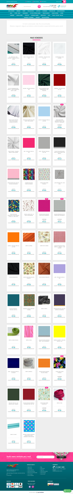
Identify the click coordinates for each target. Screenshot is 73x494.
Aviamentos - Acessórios (29, 17)
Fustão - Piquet (17, 13)
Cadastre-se (29, 1)
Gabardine (12, 15)
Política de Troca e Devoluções (32, 472)
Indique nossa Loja (31, 469)
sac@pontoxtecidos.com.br (57, 470)
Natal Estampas (11, 11)
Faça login (15, 1)
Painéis (24, 11)
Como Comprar (30, 474)
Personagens (25, 13)
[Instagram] (33, 487)
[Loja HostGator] (40, 492)
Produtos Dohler (46, 13)
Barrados (18, 11)
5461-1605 (53, 5)
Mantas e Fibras (19, 15)
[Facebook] (30, 487)
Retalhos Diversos (45, 17)
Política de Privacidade (44, 471)
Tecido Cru (27, 15)
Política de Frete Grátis (31, 471)
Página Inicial (30, 467)
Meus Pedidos (36, 1)
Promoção (38, 17)
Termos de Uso (43, 474)
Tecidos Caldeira (55, 13)
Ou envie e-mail (63, 6)
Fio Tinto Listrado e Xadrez (35, 13)
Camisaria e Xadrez (34, 15)
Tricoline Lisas (52, 11)
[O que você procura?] (39, 6)
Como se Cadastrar (31, 475)
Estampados (44, 11)
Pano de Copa (43, 15)
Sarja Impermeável (61, 11)
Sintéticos (38, 11)
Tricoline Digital (30, 11)
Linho (49, 15)
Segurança (42, 469)
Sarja (11, 13)
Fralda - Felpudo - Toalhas (57, 15)
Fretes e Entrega (43, 472)
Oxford (61, 13)
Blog (41, 467)
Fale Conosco (44, 1)
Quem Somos (30, 468)
